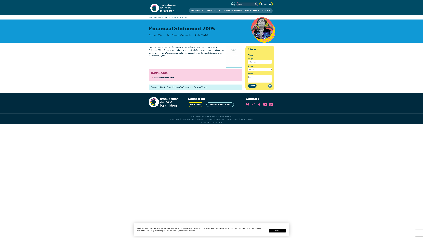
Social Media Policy (188, 119)
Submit (252, 86)
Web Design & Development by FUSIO (211, 122)
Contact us (266, 4)
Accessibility (201, 119)
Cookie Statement (232, 119)
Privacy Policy (174, 119)
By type (250, 66)
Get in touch (195, 104)
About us (265, 10)
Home (159, 17)
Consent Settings (247, 119)
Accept (277, 230)
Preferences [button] (192, 230)
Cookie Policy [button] (150, 230)
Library (166, 17)
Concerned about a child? (220, 104)
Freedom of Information (215, 119)
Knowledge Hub (251, 10)
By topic (250, 59)
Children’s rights (212, 10)
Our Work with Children (232, 10)
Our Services (196, 10)
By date (250, 74)
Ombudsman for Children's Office (162, 7)
